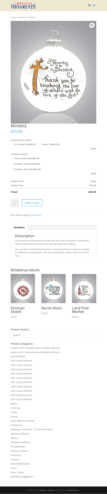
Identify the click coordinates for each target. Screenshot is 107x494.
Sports (14, 468)
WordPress (74, 490)
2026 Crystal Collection (21, 360)
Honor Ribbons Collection (22, 420)
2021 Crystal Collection (21, 382)
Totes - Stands (17, 472)
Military (14, 438)
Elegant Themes (47, 490)
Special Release (18, 356)
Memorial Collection (20, 433)
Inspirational (17, 425)
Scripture (15, 459)
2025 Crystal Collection (21, 365)
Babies (14, 403)
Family (14, 412)
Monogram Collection (21, 442)
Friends (14, 416)
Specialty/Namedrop (20, 463)
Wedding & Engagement (22, 476)
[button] (91, 25)
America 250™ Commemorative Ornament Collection (35, 352)
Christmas (15, 408)
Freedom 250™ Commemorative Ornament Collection (35, 348)
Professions (22, 17)
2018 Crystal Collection (21, 395)
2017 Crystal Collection (21, 399)
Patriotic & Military (19, 451)
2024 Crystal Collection (21, 369)
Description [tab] (19, 227)
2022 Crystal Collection (21, 378)
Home (13, 17)
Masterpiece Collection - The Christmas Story (32, 429)
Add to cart (32, 203)
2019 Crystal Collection (21, 390)
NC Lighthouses (18, 446)
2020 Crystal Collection (21, 386)
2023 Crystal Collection (21, 373)
